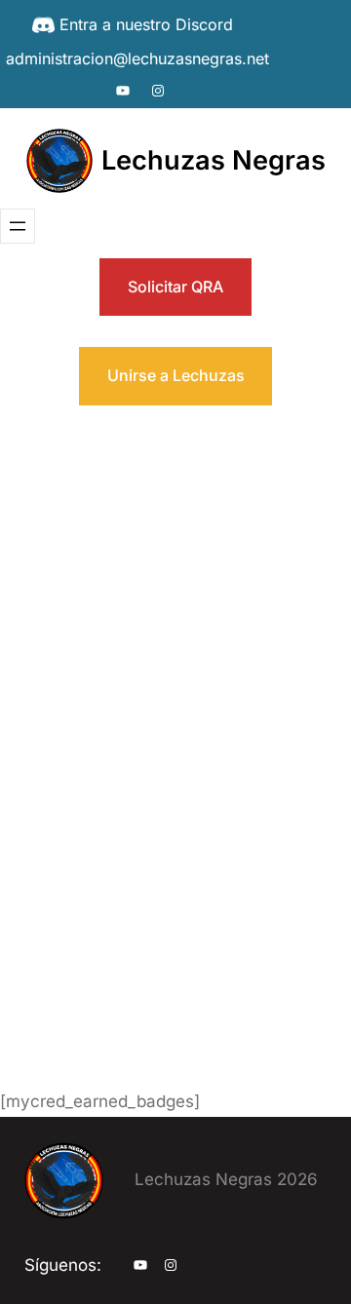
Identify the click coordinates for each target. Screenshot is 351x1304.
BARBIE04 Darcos (268, 585)
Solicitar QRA (175, 286)
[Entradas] (203, 890)
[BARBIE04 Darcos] (121, 444)
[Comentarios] (181, 930)
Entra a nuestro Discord (146, 24)
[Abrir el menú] (17, 226)
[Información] (33, 850)
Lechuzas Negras (213, 160)
